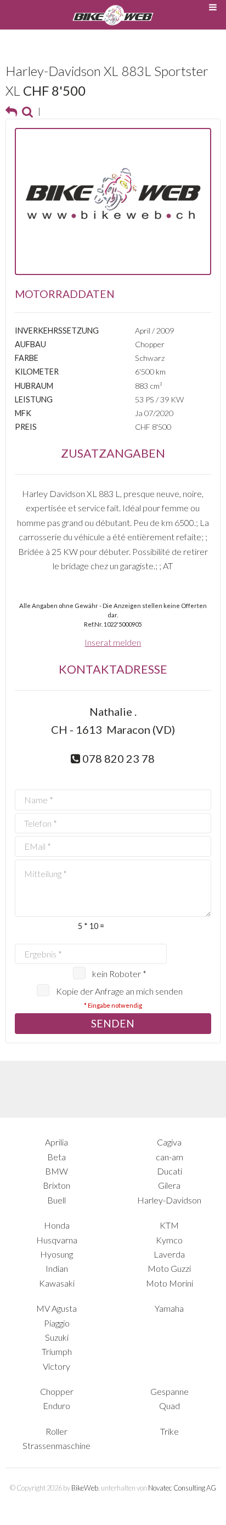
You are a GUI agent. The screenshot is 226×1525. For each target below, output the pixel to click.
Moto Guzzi (169, 1268)
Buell (56, 1200)
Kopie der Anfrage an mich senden (119, 991)
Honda (57, 1225)
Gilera (169, 1185)
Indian (57, 1268)
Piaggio (57, 1323)
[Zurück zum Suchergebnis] (11, 111)
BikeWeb (84, 1487)
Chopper (57, 1391)
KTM (169, 1225)
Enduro (56, 1405)
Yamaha (169, 1308)
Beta (56, 1157)
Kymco (169, 1240)
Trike (169, 1431)
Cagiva (169, 1142)
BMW (56, 1171)
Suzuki (57, 1337)
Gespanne (169, 1391)
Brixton (56, 1185)
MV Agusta (56, 1308)
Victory (56, 1366)
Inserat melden (112, 642)
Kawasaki (57, 1283)
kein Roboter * (119, 973)
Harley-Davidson (169, 1200)
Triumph (57, 1351)
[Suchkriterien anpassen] (27, 111)
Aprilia (56, 1142)
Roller (56, 1431)
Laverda (169, 1254)
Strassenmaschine (56, 1445)
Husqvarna (56, 1240)
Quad (169, 1405)
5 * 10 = (91, 926)
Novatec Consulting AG (182, 1487)
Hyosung (56, 1254)
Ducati (169, 1171)
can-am (169, 1157)
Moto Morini (169, 1283)
